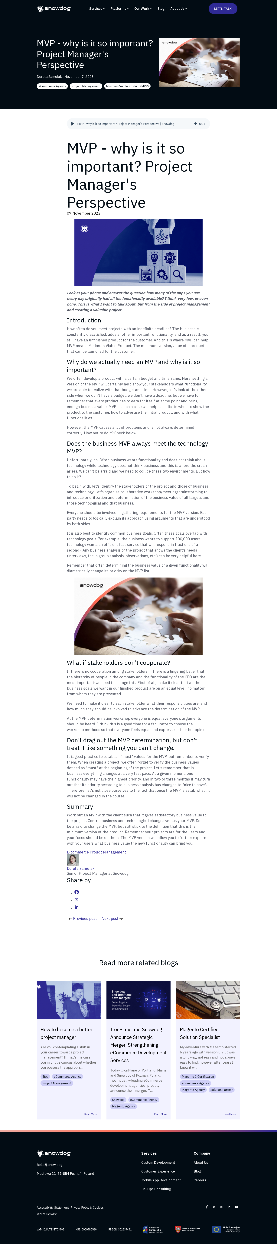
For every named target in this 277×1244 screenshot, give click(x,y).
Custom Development (158, 1162)
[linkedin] (76, 908)
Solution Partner (221, 1090)
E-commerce (78, 852)
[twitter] (76, 900)
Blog (161, 8)
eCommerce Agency (52, 86)
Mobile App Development (161, 1180)
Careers (200, 1180)
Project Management (86, 86)
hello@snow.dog (49, 1165)
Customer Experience (158, 1171)
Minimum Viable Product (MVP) (127, 86)
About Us (177, 8)
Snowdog (118, 1100)
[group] (138, 123)
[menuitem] (54, 1207)
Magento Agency (123, 1106)
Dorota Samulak (50, 76)
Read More (90, 1114)
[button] (72, 124)
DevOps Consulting (156, 1189)
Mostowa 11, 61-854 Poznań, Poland (65, 1173)
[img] (195, 124)
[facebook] (76, 893)
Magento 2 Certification (198, 1076)
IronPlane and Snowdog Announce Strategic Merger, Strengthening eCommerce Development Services (138, 1044)
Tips (45, 1076)
